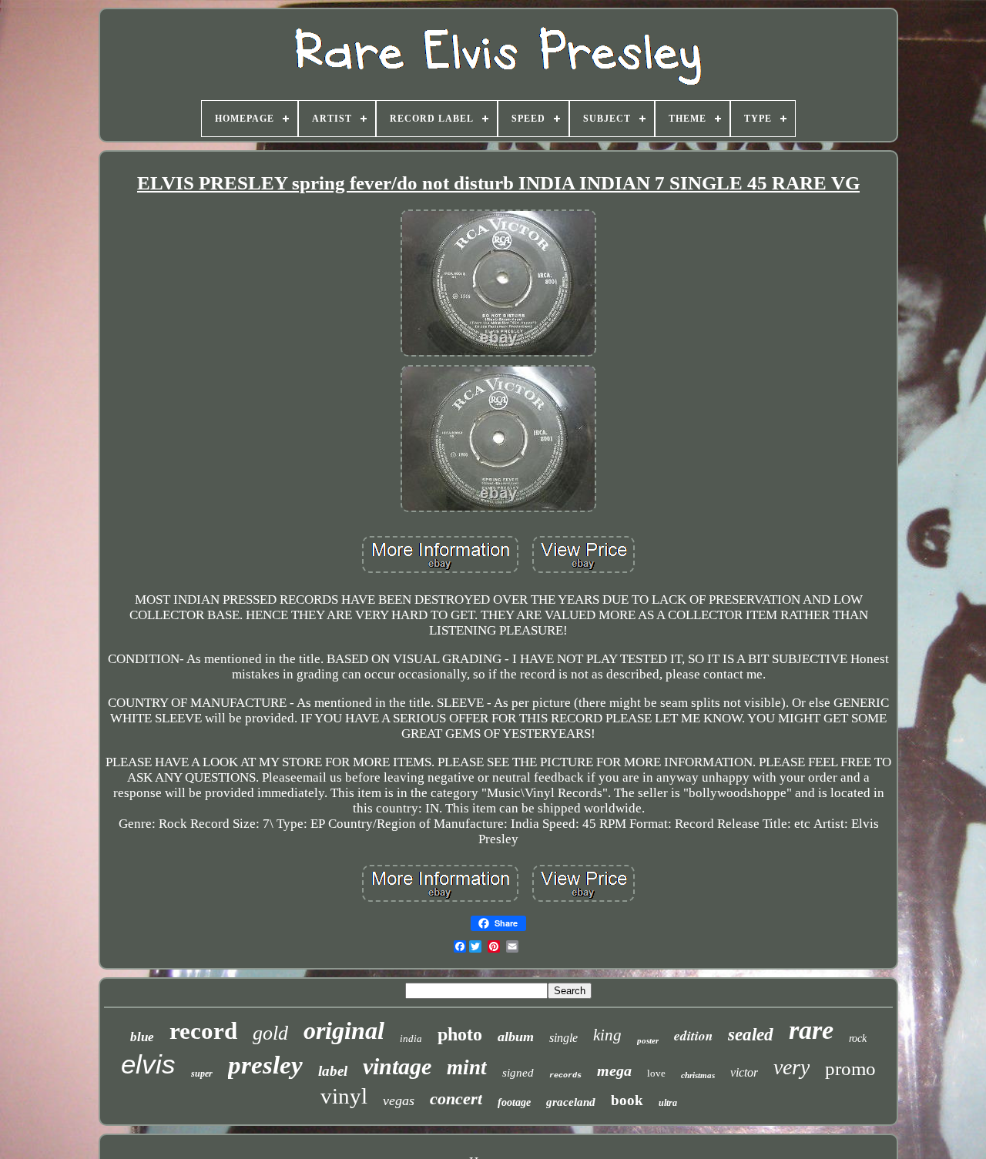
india (411, 1038)
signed (518, 1073)
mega (614, 1070)
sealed (750, 1034)
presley (265, 1065)
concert (456, 1098)
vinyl (343, 1096)
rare (811, 1030)
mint (467, 1067)
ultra (668, 1102)
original (344, 1030)
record (203, 1030)
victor (744, 1072)
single (563, 1037)
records (565, 1075)
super (202, 1073)
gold (270, 1033)
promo (850, 1068)
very (791, 1067)
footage (514, 1102)
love (656, 1073)
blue (142, 1037)
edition (693, 1036)
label (332, 1071)
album (516, 1036)
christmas (698, 1075)
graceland (570, 1102)
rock (858, 1038)
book (627, 1100)
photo (460, 1034)
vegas (398, 1100)
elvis (148, 1064)
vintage (397, 1066)
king (607, 1035)
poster (648, 1040)
